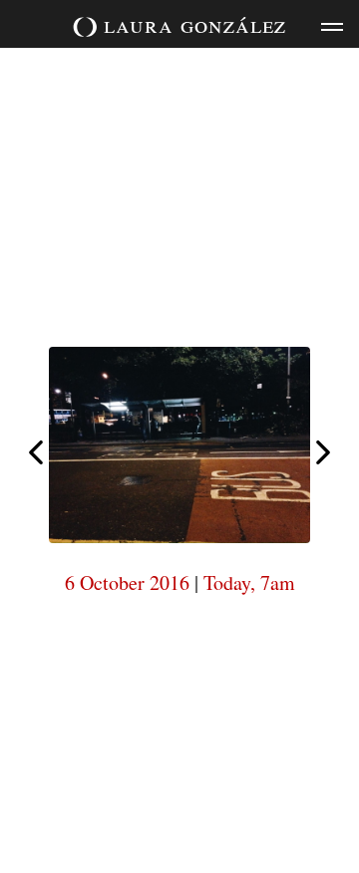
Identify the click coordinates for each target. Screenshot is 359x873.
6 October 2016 (127, 582)
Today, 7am (249, 582)
